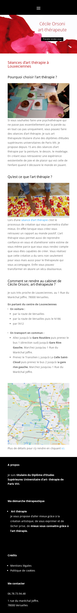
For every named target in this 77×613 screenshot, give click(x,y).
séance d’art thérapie (34, 220)
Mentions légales (21, 565)
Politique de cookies (22, 570)
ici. (63, 448)
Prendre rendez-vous (52, 39)
